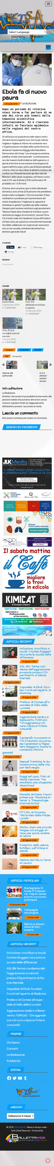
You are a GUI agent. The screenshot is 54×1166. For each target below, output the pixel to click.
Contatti (12, 1049)
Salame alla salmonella (7, 374)
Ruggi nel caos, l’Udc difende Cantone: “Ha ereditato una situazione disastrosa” (36, 780)
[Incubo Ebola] (12, 294)
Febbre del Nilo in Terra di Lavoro (35, 861)
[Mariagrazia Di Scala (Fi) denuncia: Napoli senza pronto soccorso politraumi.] (14, 892)
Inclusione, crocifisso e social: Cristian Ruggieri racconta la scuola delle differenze (35, 653)
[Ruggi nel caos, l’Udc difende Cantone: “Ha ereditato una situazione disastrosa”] (9, 780)
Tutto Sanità (20, 1127)
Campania (16, 356)
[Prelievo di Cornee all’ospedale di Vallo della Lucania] (9, 706)
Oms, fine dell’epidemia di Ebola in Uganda (35, 305)
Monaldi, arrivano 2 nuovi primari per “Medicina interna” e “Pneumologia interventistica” (36, 798)
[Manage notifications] (47, 1160)
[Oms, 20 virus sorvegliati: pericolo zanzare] (12, 323)
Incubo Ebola (8, 302)
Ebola (27, 150)
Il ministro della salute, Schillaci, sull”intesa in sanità (34, 848)
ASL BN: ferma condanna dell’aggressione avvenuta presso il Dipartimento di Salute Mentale (35, 672)
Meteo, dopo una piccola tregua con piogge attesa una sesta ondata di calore (36, 831)
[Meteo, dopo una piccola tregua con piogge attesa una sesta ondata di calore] (9, 831)
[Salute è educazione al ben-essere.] (14, 928)
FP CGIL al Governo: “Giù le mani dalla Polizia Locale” (35, 815)
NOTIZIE (37, 350)
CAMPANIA (24, 350)
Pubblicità (13, 1061)
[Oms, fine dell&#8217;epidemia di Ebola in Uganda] (36, 294)
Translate (37, 36)
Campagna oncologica (31, 911)
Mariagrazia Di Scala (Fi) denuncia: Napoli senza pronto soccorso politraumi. (35, 894)
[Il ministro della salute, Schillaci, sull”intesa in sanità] (9, 849)
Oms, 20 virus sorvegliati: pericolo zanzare (11, 333)
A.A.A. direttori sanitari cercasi (43, 377)
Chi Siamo (13, 1042)
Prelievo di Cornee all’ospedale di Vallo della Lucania (35, 705)
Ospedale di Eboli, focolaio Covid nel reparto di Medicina (35, 690)
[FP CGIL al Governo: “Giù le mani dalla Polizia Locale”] (9, 816)
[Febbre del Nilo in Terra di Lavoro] (9, 863)
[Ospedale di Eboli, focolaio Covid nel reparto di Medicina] (9, 691)
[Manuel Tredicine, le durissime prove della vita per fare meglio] (9, 765)
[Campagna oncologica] (14, 913)
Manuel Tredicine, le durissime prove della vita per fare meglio (35, 764)
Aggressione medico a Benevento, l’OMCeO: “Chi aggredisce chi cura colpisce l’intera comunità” (34, 723)
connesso (18, 418)
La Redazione (29, 103)
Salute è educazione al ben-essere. (34, 927)
